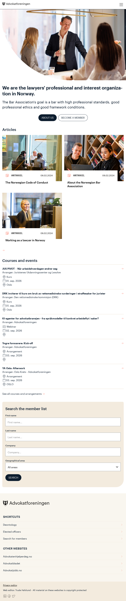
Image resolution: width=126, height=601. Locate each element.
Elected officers (12, 531)
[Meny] (121, 5)
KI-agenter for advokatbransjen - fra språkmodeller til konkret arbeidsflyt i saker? (50, 318)
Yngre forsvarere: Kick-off (17, 343)
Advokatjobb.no (12, 570)
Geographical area (15, 460)
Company (10, 445)
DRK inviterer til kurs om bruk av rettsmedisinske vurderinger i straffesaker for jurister (53, 293)
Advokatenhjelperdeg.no (17, 556)
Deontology (10, 524)
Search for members (15, 538)
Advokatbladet (11, 563)
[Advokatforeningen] (16, 4)
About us (47, 117)
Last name (10, 430)
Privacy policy (10, 585)
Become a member (73, 117)
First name (10, 415)
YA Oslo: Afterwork (13, 368)
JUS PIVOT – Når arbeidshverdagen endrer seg (29, 268)
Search (13, 477)
